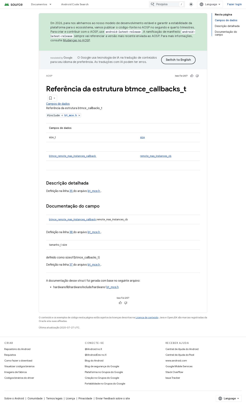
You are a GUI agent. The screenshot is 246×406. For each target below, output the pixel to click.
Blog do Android (94, 360)
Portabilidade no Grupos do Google (105, 383)
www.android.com (176, 360)
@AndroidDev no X (96, 354)
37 (71, 265)
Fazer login (234, 4)
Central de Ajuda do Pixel (180, 354)
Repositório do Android (17, 349)
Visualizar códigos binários (19, 366)
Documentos (39, 4)
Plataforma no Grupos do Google (104, 372)
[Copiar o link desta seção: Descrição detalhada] (93, 183)
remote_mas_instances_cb (155, 156)
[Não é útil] (197, 76)
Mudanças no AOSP (76, 40)
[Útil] (191, 76)
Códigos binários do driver (19, 377)
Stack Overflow (174, 372)
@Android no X (93, 349)
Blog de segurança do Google (102, 366)
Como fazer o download (18, 360)
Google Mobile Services (179, 366)
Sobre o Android (14, 398)
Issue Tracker (173, 377)
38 (71, 232)
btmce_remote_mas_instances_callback (73, 156)
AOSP (49, 75)
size (142, 137)
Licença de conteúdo (147, 317)
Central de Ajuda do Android (182, 349)
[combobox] (167, 4)
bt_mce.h (71, 115)
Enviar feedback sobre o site (113, 398)
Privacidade (85, 398)
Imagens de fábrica (15, 372)
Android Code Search (74, 4)
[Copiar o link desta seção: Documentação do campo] (104, 206)
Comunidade (35, 398)
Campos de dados (58, 104)
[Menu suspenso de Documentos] (52, 4)
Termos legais (54, 398)
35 (71, 191)
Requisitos (10, 354)
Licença (70, 398)
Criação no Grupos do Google (102, 377)
